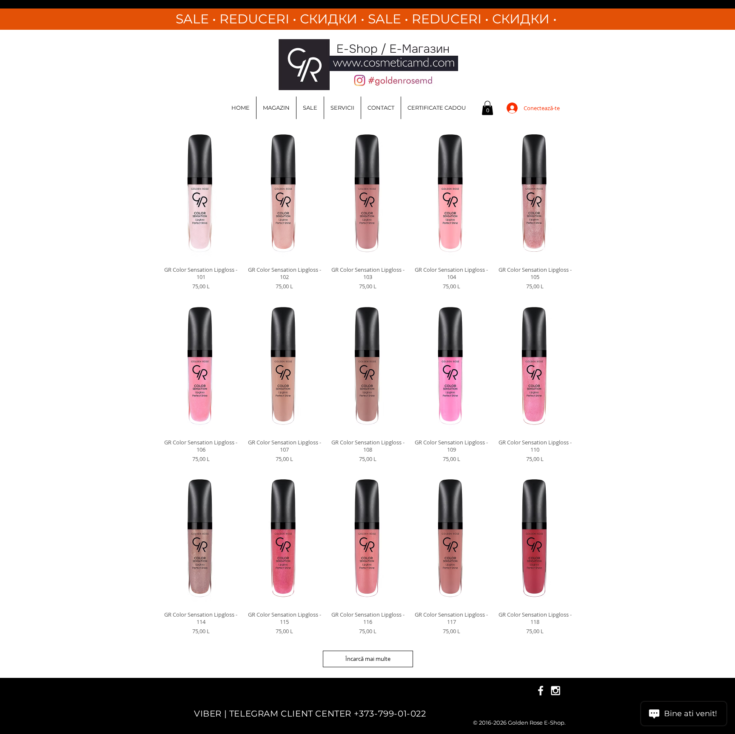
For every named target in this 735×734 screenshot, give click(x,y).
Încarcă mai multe (367, 659)
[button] (487, 108)
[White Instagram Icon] (555, 690)
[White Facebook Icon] (540, 690)
